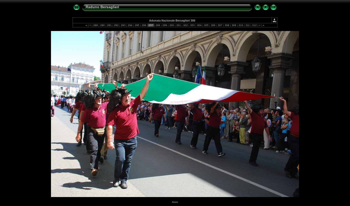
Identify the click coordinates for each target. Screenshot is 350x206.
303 (192, 25)
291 (109, 25)
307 (220, 25)
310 (241, 25)
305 (206, 25)
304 (199, 25)
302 (185, 25)
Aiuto (175, 202)
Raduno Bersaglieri (102, 7)
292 (116, 25)
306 (213, 25)
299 (165, 25)
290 (102, 25)
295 (137, 25)
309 (234, 25)
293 (123, 25)
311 (248, 25)
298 (158, 25)
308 (227, 25)
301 (179, 25)
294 (130, 25)
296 (144, 25)
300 (172, 25)
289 (95, 25)
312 (254, 25)
